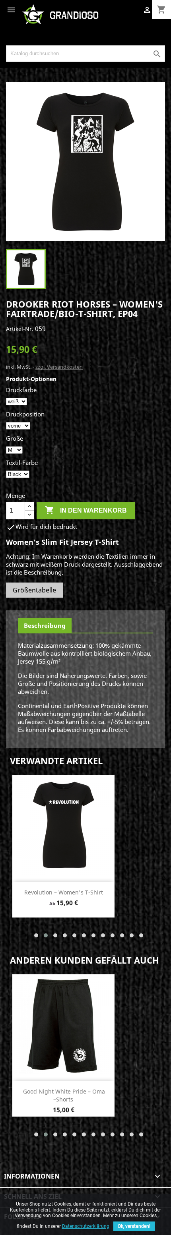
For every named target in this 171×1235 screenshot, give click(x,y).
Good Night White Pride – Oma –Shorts (64, 1095)
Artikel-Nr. (19, 329)
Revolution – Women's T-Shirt (63, 892)
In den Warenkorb (86, 510)
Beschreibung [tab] (45, 625)
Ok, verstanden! (134, 1226)
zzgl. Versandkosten (59, 366)
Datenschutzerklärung (85, 1226)
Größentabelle (34, 590)
